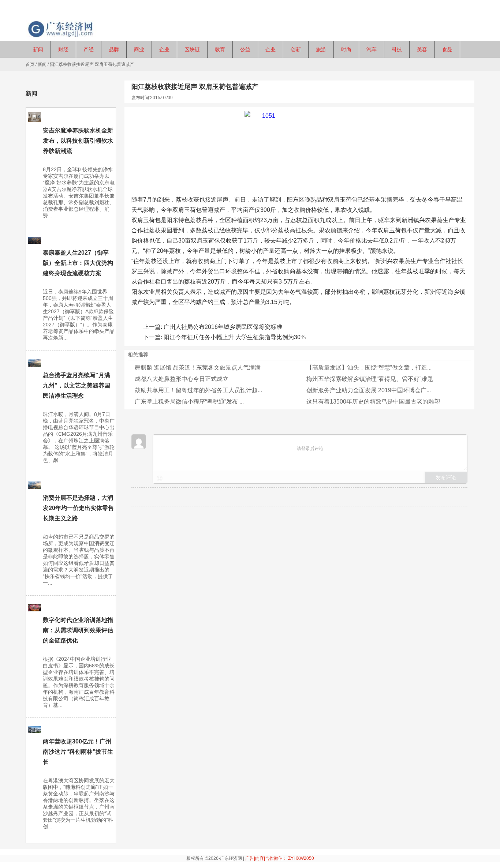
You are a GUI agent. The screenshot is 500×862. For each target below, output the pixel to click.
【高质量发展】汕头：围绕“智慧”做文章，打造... (369, 367)
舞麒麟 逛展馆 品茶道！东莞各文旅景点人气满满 (198, 367)
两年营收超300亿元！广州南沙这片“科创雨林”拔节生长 (78, 751)
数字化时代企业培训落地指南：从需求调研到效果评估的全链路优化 (78, 630)
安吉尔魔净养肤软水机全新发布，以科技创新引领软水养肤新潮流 (78, 140)
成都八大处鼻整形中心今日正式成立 (181, 379)
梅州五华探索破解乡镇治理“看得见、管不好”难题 (369, 379)
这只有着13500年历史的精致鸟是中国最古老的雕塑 (373, 401)
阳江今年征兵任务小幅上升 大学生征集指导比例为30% (235, 337)
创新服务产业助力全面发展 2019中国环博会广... (368, 390)
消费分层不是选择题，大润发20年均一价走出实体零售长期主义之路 (78, 508)
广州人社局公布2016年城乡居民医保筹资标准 (223, 327)
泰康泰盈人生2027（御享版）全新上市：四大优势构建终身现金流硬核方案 (78, 263)
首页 (30, 64)
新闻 (42, 64)
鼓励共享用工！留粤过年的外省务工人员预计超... (198, 390)
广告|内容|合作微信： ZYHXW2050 (279, 858)
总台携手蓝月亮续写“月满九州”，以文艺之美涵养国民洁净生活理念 (76, 385)
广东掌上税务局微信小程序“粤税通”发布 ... (189, 401)
